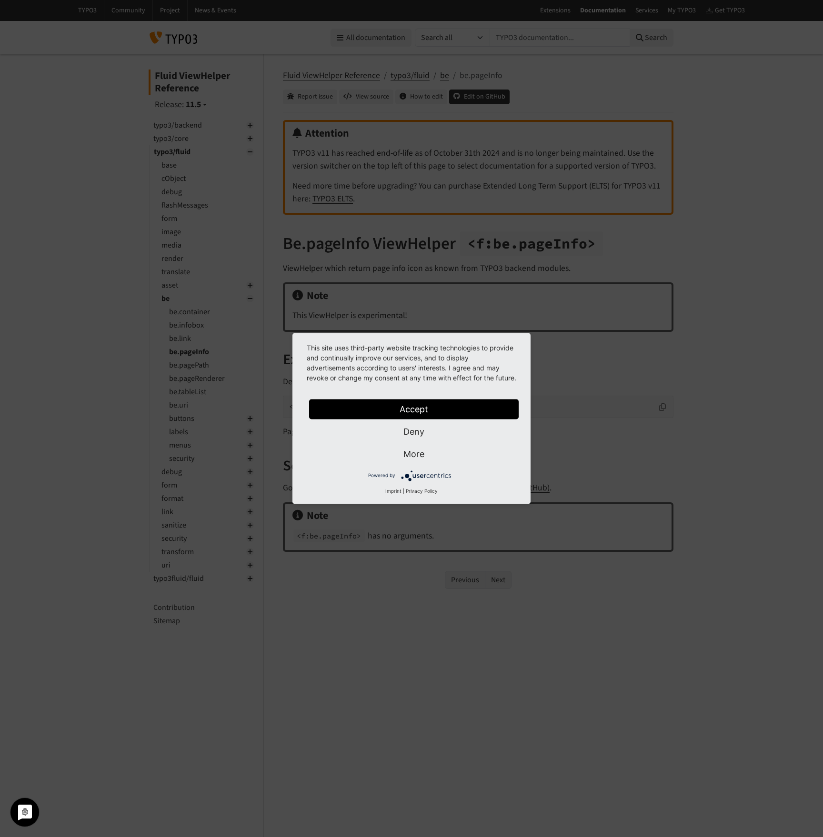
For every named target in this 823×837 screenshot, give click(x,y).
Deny (413, 432)
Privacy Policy (422, 491)
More (413, 454)
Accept (414, 409)
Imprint (393, 491)
